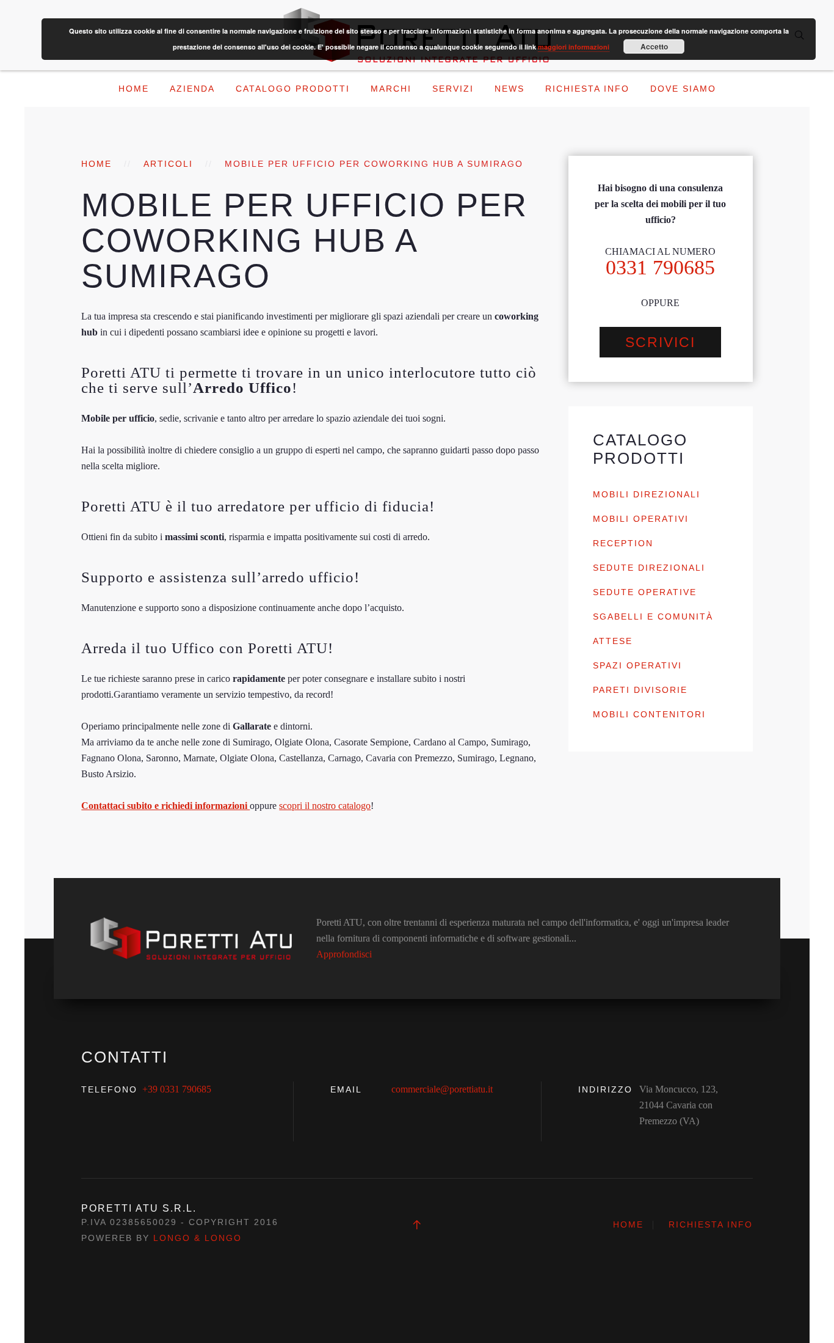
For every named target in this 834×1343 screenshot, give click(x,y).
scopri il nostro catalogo (325, 805)
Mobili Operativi (641, 519)
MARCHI (391, 88)
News (509, 88)
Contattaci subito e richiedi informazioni (165, 805)
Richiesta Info (587, 88)
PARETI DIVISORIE (640, 690)
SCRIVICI (660, 342)
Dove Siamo (683, 88)
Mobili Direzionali (646, 494)
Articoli (168, 164)
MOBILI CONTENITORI (649, 714)
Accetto (654, 46)
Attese (613, 641)
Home (133, 88)
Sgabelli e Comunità (653, 616)
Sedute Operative (645, 592)
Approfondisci (344, 954)
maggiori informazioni (573, 46)
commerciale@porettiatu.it (442, 1089)
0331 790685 (660, 267)
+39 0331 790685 (176, 1089)
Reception (623, 543)
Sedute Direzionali (649, 568)
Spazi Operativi (637, 665)
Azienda (192, 88)
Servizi (453, 88)
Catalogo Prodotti (293, 88)
